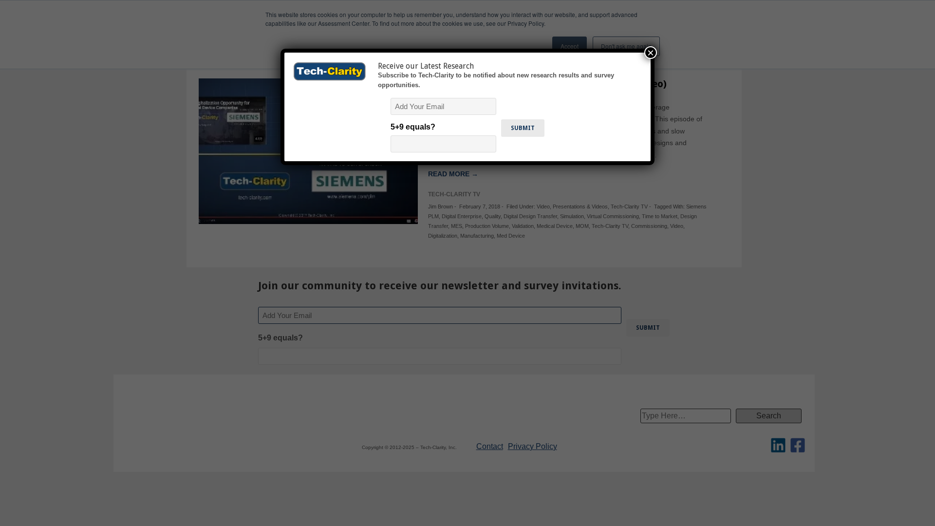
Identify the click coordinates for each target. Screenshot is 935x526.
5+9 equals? (413, 127)
